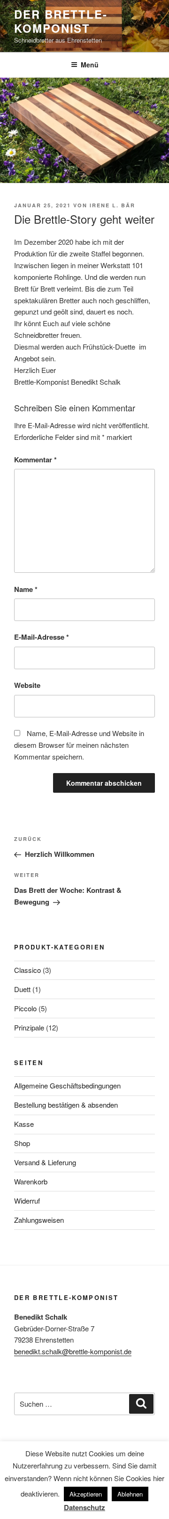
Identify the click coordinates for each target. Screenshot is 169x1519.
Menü (90, 64)
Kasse (24, 1124)
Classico (27, 970)
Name (26, 589)
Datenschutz (84, 1507)
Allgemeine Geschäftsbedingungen (67, 1085)
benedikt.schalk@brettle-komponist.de (72, 1351)
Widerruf (27, 1200)
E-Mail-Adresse (41, 637)
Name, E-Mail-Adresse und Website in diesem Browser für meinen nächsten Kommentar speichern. (79, 744)
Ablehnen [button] (130, 1494)
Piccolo (25, 1008)
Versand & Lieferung (45, 1162)
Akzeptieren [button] (85, 1494)
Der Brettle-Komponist (61, 21)
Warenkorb (30, 1181)
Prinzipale (29, 1027)
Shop (22, 1143)
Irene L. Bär (112, 205)
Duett (22, 989)
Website (27, 685)
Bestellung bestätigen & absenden (66, 1105)
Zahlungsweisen (39, 1220)
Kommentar (35, 459)
